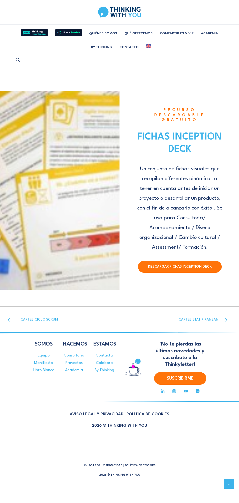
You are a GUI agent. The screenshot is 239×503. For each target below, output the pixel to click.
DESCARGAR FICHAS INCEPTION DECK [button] (180, 267)
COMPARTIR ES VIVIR (177, 33)
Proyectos (74, 363)
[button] (18, 59)
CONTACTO (129, 47)
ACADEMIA (209, 33)
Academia (74, 370)
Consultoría (74, 355)
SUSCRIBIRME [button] (180, 378)
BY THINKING (101, 47)
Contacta (104, 355)
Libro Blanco (43, 370)
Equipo (44, 355)
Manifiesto (43, 363)
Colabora (104, 363)
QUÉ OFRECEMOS (138, 33)
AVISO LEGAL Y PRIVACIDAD (96, 414)
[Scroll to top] (229, 484)
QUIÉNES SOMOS (103, 33)
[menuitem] (34, 30)
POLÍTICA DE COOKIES (148, 414)
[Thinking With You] (119, 12)
